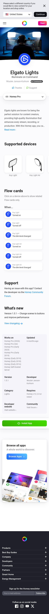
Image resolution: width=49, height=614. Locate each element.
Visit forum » (32, 407)
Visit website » (10, 410)
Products (6, 548)
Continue (40, 14)
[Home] (24, 23)
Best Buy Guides (9, 552)
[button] (17, 14)
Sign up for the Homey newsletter (24, 588)
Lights (7, 394)
